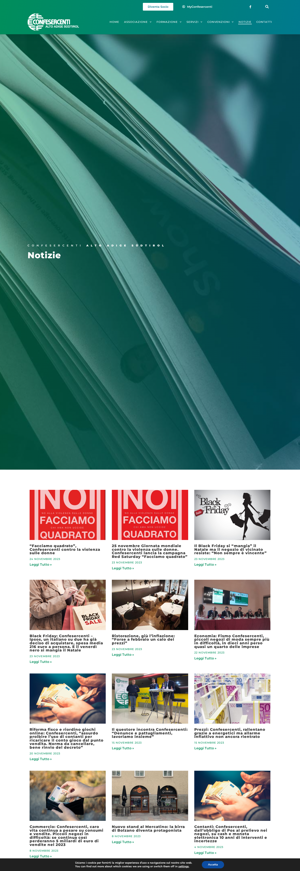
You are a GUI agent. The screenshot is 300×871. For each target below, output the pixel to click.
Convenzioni (218, 21)
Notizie (245, 21)
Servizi (193, 21)
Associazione (136, 21)
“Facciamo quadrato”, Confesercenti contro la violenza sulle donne (65, 549)
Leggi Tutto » (41, 564)
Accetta (213, 865)
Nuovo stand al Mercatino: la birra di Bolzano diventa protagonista (148, 828)
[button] (267, 6)
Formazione (167, 21)
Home (114, 21)
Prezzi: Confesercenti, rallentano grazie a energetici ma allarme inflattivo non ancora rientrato (229, 733)
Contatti (264, 21)
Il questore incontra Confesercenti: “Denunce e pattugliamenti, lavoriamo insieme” (150, 733)
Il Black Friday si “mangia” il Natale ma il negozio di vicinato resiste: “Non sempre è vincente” (230, 549)
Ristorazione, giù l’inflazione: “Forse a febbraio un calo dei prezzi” (143, 639)
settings (183, 866)
